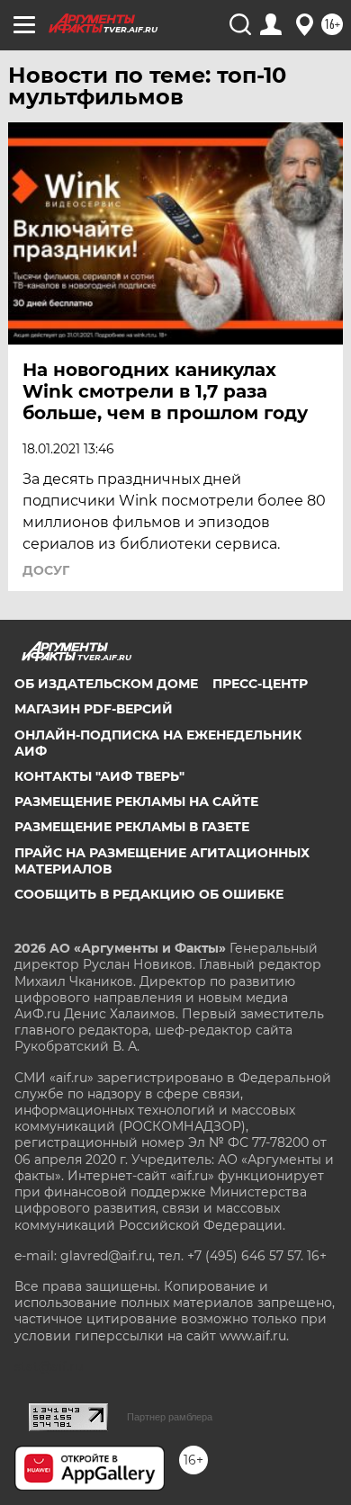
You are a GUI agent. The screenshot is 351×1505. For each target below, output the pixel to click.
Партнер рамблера (169, 1416)
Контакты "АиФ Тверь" (99, 776)
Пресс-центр (260, 684)
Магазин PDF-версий (93, 709)
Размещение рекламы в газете (131, 827)
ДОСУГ (45, 570)
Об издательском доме (106, 684)
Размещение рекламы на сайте (136, 801)
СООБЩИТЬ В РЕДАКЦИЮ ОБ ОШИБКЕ (149, 894)
